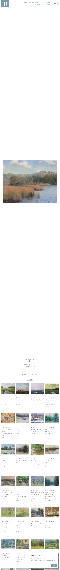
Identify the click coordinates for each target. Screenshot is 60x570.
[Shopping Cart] (58, 3)
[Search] (55, 3)
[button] (38, 3)
